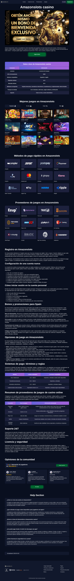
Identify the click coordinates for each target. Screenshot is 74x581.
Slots (60, 105)
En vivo (28, 105)
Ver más (37, 486)
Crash (44, 105)
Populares (11, 105)
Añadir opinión (62, 465)
